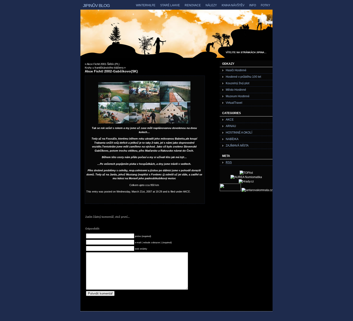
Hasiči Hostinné (236, 70)
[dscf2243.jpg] (144, 122)
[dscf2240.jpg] (175, 101)
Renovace (193, 5)
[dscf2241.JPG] (113, 122)
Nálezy (211, 5)
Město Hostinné (236, 89)
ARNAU (231, 126)
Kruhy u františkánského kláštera (104, 67)
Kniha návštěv (233, 5)
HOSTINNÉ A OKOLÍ (239, 132)
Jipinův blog (96, 5)
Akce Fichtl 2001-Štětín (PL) (103, 64)
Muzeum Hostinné (238, 96)
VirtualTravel (234, 102)
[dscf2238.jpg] (113, 101)
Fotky (265, 5)
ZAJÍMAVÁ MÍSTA (237, 145)
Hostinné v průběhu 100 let (243, 76)
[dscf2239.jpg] (175, 122)
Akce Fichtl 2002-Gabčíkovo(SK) (111, 71)
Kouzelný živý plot (237, 83)
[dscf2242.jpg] (144, 101)
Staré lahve (170, 5)
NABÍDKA (232, 139)
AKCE (186, 191)
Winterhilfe (145, 5)
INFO (252, 5)
